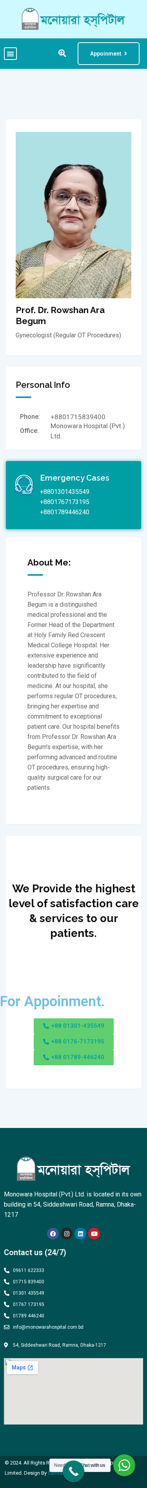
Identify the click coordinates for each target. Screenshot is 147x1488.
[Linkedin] (80, 1233)
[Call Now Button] (73, 1471)
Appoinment (106, 53)
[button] (10, 53)
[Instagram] (67, 1233)
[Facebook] (53, 1233)
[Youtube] (94, 1233)
